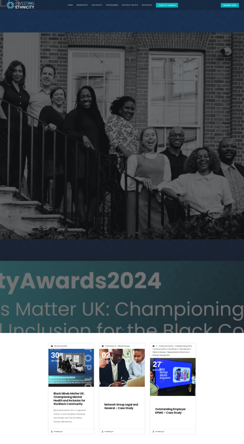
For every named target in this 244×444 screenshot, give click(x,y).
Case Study (109, 346)
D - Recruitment (183, 349)
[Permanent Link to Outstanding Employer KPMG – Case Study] (173, 377)
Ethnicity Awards (60, 346)
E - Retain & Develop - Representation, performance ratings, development (172, 352)
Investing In (58, 431)
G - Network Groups (122, 346)
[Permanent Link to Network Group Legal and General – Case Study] (122, 368)
